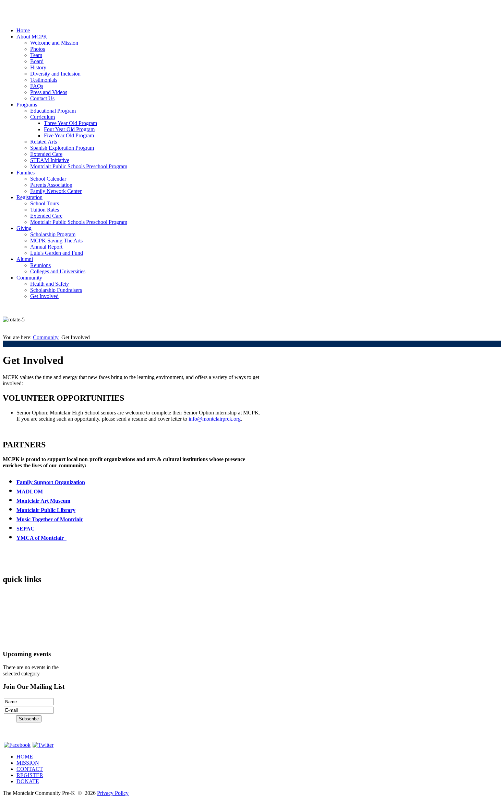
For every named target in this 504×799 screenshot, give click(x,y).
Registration (29, 197)
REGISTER (29, 775)
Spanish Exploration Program (62, 148)
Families (25, 172)
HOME (24, 757)
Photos (37, 49)
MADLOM (29, 491)
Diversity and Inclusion (55, 74)
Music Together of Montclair (49, 519)
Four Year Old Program (69, 129)
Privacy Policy (113, 793)
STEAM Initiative (49, 160)
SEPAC (25, 529)
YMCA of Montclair (41, 538)
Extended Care (46, 154)
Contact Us (42, 98)
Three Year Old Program (70, 123)
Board (37, 61)
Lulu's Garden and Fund (56, 253)
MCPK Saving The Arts (56, 240)
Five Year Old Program (69, 135)
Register (12, 629)
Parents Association (51, 185)
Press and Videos (48, 92)
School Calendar (48, 179)
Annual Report (46, 247)
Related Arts (43, 142)
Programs (26, 104)
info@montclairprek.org (215, 419)
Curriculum (42, 117)
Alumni (24, 259)
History (38, 67)
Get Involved (44, 296)
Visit (8, 617)
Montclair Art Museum (43, 501)
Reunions (40, 265)
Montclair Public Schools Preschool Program (78, 166)
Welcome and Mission (54, 43)
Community (29, 278)
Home (23, 30)
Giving (24, 228)
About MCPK (31, 36)
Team (36, 55)
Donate (11, 640)
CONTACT (29, 769)
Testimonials (43, 80)
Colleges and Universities (57, 271)
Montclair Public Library (45, 510)
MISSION (27, 763)
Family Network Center (56, 191)
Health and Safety (49, 284)
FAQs (36, 86)
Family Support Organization (50, 482)
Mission (11, 605)
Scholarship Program (52, 234)
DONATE (27, 781)
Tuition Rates (44, 210)
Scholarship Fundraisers (56, 290)
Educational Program (53, 111)
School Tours (44, 203)
